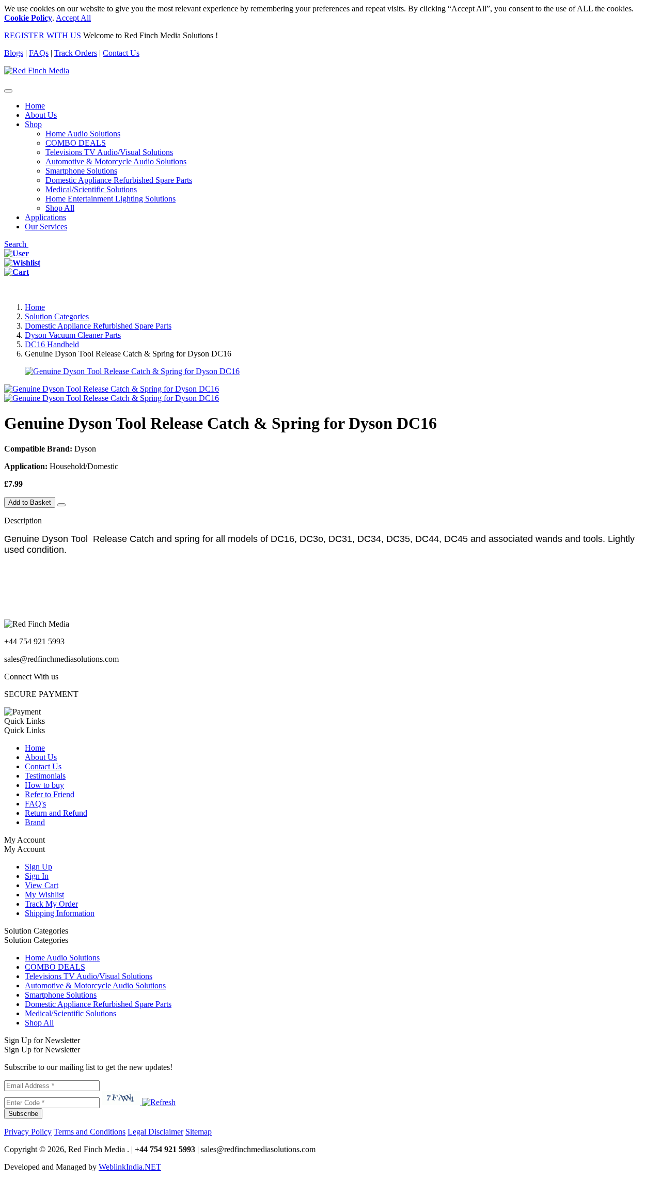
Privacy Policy (28, 1131)
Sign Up (38, 866)
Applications (45, 217)
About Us (41, 115)
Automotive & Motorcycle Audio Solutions (115, 161)
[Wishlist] (22, 262)
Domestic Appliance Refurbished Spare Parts (118, 180)
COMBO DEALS (75, 142)
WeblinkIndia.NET (130, 1166)
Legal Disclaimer (155, 1131)
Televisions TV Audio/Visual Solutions (109, 152)
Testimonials (45, 775)
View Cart (41, 885)
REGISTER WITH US (42, 35)
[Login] (16, 253)
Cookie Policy (28, 17)
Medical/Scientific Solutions (91, 189)
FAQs (39, 53)
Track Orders (75, 53)
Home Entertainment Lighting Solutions (110, 198)
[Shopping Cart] (16, 272)
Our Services (46, 226)
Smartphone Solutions (81, 170)
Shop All (59, 208)
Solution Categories (57, 316)
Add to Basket (29, 502)
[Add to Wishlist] (61, 504)
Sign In (37, 876)
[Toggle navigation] (8, 90)
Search (16, 244)
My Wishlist (44, 894)
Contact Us (121, 53)
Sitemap (198, 1131)
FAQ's (35, 803)
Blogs (13, 53)
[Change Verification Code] (158, 1102)
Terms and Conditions (89, 1131)
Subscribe (23, 1113)
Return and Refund (56, 813)
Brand (35, 822)
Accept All (73, 17)
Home (35, 105)
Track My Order (51, 903)
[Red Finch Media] (36, 70)
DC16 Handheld (52, 344)
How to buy (44, 785)
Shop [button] (33, 124)
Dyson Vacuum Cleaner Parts (73, 335)
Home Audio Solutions (82, 133)
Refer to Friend (49, 794)
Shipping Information (60, 913)
